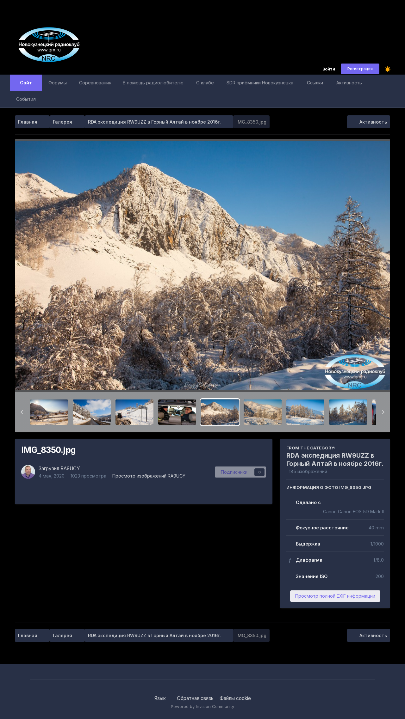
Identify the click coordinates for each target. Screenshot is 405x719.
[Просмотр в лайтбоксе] (202, 266)
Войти (328, 69)
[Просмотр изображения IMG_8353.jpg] (348, 412)
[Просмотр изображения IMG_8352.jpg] (305, 412)
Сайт (26, 82)
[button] (22, 412)
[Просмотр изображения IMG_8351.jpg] (263, 412)
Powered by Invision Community (202, 706)
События (26, 99)
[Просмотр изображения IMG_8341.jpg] (49, 412)
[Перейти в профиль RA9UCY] (28, 472)
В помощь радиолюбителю (153, 82)
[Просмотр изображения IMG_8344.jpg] (134, 412)
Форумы (57, 82)
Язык (160, 698)
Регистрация (360, 68)
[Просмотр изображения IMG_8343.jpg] (92, 412)
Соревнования (95, 82)
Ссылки (315, 82)
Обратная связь (195, 698)
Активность (349, 82)
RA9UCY (70, 469)
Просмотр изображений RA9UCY (148, 475)
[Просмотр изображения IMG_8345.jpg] (177, 412)
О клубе (205, 82)
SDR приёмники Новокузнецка (260, 82)
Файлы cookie (235, 698)
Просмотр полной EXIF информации (335, 596)
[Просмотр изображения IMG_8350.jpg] (220, 412)
